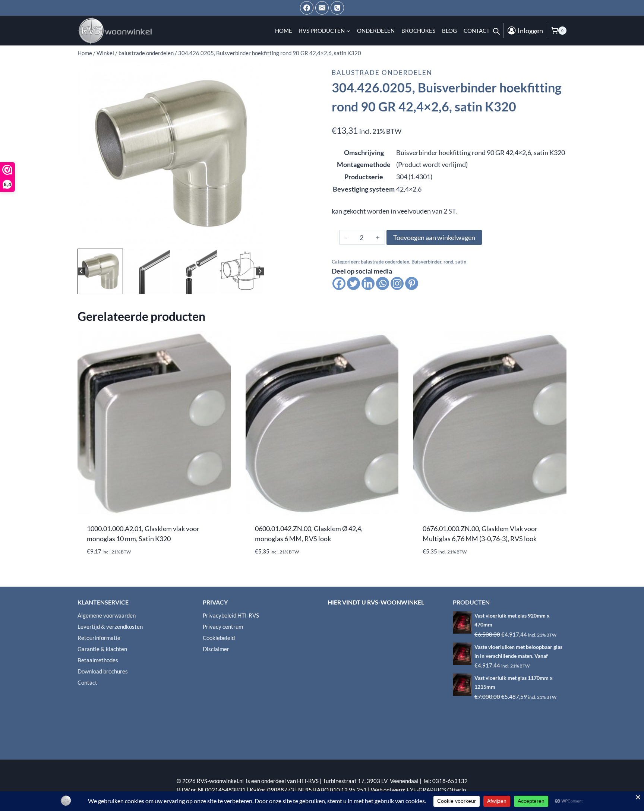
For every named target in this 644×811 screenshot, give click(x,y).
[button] (100, 271)
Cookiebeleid (219, 637)
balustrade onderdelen (382, 72)
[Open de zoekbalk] (496, 30)
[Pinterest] (411, 283)
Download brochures (103, 671)
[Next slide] (260, 271)
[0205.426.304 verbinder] (171, 153)
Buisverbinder (426, 262)
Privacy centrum (223, 626)
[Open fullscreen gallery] (256, 239)
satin (460, 262)
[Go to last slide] (81, 271)
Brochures (418, 30)
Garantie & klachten (102, 649)
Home (283, 30)
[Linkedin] (368, 283)
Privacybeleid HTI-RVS (231, 615)
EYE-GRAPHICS (427, 789)
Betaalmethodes (98, 660)
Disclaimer (216, 649)
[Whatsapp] (382, 283)
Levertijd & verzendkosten (110, 626)
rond (448, 262)
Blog (449, 30)
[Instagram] (397, 283)
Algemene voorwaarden (107, 615)
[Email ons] (322, 8)
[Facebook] (306, 8)
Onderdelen (376, 30)
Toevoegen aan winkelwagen (434, 237)
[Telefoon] (337, 8)
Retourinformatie (99, 637)
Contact (477, 30)
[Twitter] (353, 283)
